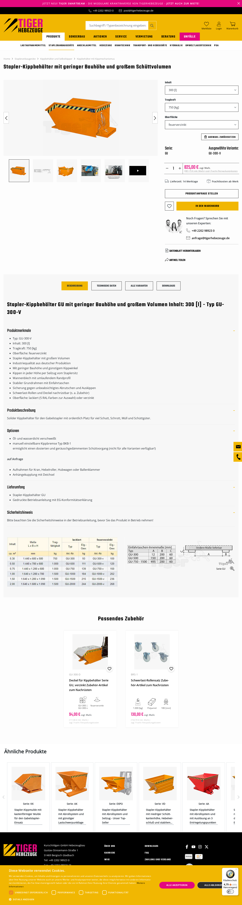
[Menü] (236, 870)
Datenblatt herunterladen (185, 251)
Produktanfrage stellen (201, 194)
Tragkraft (170, 100)
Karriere (109, 853)
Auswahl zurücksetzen (222, 137)
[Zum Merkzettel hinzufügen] (169, 206)
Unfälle (190, 36)
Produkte (53, 36)
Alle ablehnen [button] (213, 885)
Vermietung (144, 36)
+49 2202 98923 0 (103, 10)
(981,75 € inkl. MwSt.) (211, 170)
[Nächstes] (155, 118)
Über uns (109, 846)
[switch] (230, 891)
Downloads (152, 846)
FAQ (147, 853)
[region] (80, 131)
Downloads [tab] (168, 286)
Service (121, 36)
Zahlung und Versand (158, 859)
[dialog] (121, 885)
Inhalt (168, 82)
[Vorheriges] (6, 118)
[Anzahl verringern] (167, 168)
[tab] (74, 285)
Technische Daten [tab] (106, 286)
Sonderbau (77, 36)
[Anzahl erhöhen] (180, 168)
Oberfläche (171, 117)
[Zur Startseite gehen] (23, 25)
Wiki (107, 859)
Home (7, 58)
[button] (81, 899)
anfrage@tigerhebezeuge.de (211, 238)
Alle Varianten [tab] (139, 286)
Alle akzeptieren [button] (176, 885)
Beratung (168, 36)
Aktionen (100, 36)
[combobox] (117, 25)
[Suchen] (152, 25)
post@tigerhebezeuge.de (138, 10)
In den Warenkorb (207, 206)
